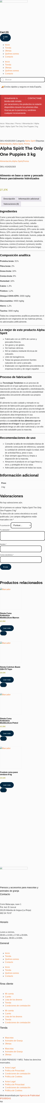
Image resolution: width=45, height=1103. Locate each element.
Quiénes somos (12, 54)
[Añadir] (3, 633)
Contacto (9, 57)
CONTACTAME (35, 98)
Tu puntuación (5, 525)
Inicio (7, 45)
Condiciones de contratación (17, 1006)
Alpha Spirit (30, 141)
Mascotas (10, 124)
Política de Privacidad (14, 1071)
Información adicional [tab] (28, 199)
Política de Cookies (13, 1077)
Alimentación (27, 124)
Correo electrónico (7, 555)
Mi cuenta (9, 994)
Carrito (8, 997)
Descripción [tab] (9, 199)
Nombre (3, 544)
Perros (18, 124)
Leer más (7, 628)
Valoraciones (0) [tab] (11, 204)
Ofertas (8, 51)
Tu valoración (5, 530)
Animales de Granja (14, 1041)
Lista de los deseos (13, 1000)
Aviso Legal (10, 1068)
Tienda (8, 48)
